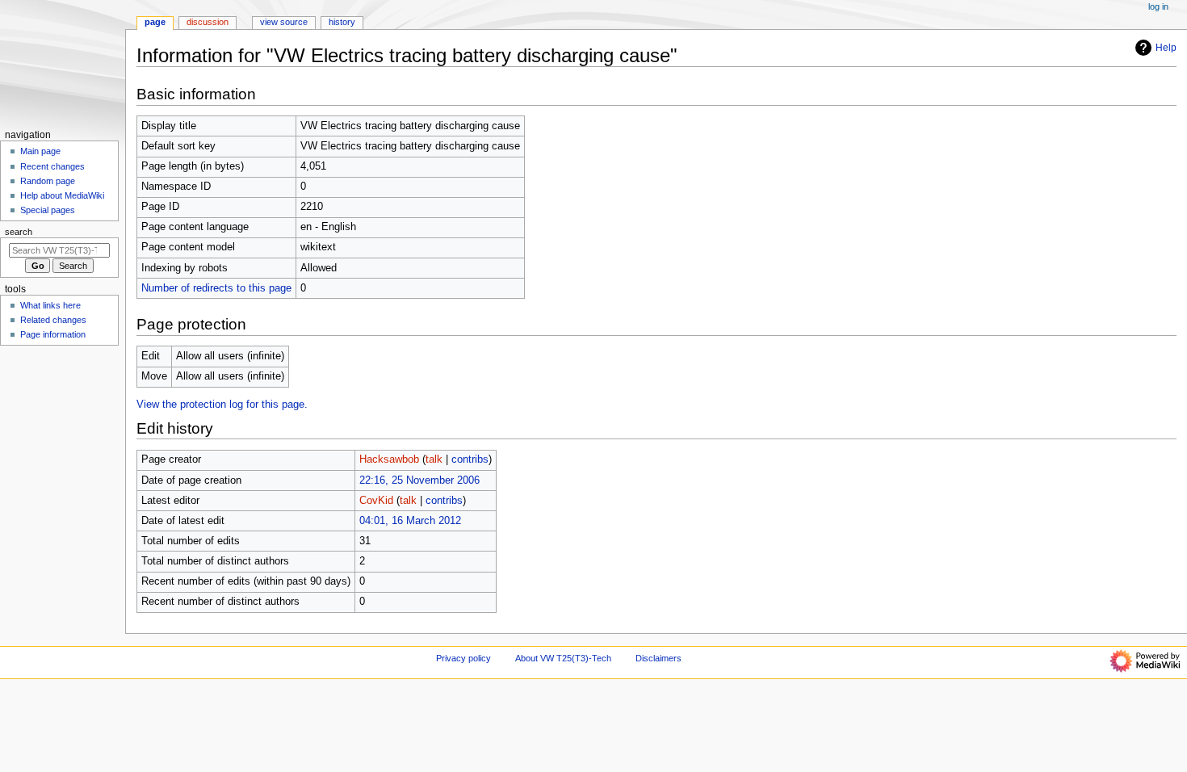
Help (1166, 47)
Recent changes (52, 166)
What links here (50, 305)
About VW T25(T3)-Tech (563, 658)
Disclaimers (658, 658)
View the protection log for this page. (222, 404)
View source (284, 22)
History (342, 22)
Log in (1158, 6)
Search (18, 232)
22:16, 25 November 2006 (419, 480)
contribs (470, 459)
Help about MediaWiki (62, 195)
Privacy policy (463, 658)
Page (155, 22)
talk (434, 459)
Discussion (208, 22)
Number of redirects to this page (216, 288)
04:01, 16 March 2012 (410, 521)
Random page (47, 181)
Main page (40, 151)
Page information (53, 334)
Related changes (53, 320)
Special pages (47, 210)
